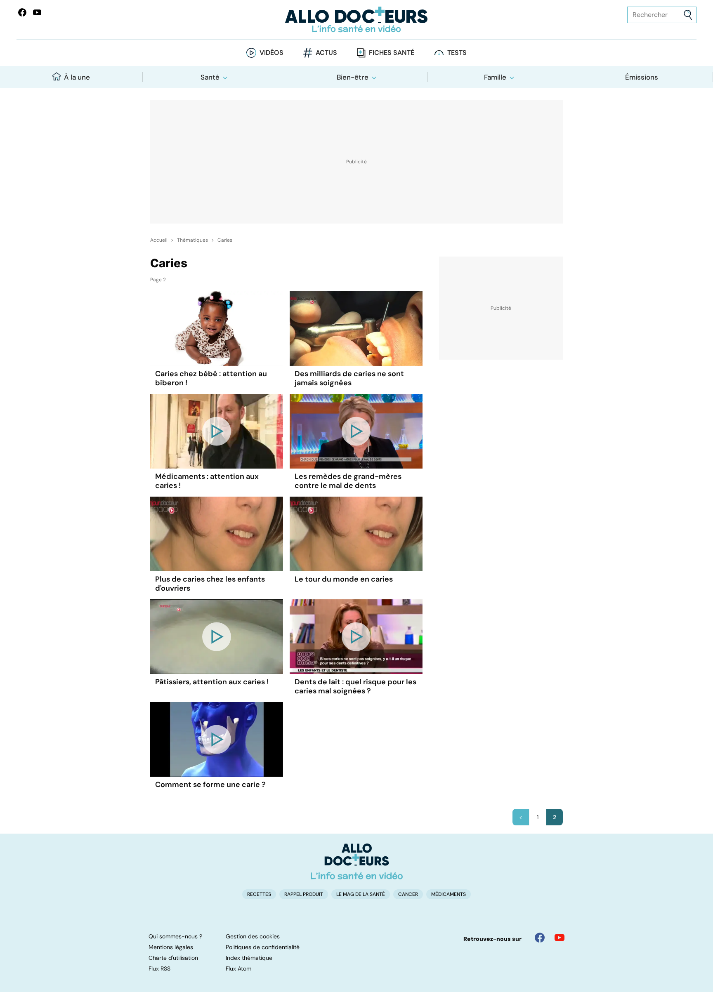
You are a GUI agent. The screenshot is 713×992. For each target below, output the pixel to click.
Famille (495, 77)
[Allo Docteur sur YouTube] (559, 937)
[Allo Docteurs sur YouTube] (37, 12)
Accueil (159, 240)
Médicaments (448, 894)
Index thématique (249, 957)
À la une (77, 77)
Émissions (641, 77)
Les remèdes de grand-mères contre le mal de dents (348, 480)
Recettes (259, 894)
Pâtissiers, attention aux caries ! (212, 682)
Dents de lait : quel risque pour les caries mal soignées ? (355, 686)
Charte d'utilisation (173, 957)
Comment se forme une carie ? (210, 784)
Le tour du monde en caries (344, 579)
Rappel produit (303, 894)
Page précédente (520, 817)
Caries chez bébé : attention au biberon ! (211, 378)
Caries (224, 240)
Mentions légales (171, 947)
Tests (457, 52)
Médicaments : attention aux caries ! (207, 480)
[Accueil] (357, 861)
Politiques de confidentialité (263, 947)
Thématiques (192, 240)
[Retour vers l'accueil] (356, 20)
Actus (326, 52)
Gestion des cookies (253, 936)
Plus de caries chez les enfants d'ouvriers (210, 583)
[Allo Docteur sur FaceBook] (22, 12)
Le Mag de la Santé (360, 894)
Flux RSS (159, 968)
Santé (210, 77)
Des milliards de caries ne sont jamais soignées (349, 378)
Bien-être (352, 77)
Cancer (408, 894)
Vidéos (271, 52)
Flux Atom (238, 968)
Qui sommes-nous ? (175, 936)
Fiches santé (391, 52)
